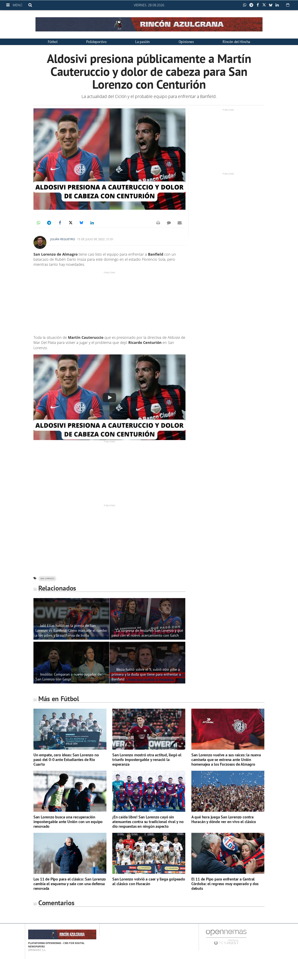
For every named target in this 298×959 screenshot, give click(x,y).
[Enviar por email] (179, 223)
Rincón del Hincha (236, 41)
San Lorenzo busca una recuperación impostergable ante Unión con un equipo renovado (68, 821)
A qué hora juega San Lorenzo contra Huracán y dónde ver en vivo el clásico (223, 819)
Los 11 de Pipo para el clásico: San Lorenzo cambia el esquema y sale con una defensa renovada (69, 883)
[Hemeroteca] (287, 5)
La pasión (142, 41)
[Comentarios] (169, 223)
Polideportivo (96, 41)
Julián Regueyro (62, 239)
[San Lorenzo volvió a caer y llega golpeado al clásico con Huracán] (148, 853)
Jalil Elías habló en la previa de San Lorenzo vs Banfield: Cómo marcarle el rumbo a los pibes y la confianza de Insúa (71, 630)
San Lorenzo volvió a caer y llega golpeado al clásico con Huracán (148, 881)
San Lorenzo (47, 578)
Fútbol (53, 41)
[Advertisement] (109, 302)
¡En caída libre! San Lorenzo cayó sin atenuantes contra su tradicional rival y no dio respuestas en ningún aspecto (147, 821)
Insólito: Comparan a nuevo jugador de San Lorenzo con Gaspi (68, 676)
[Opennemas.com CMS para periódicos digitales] (226, 937)
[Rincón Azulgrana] (149, 24)
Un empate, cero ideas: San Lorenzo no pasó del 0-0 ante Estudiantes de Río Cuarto (66, 759)
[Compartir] (245, 5)
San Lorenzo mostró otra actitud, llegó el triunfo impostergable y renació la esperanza (146, 759)
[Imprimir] (158, 223)
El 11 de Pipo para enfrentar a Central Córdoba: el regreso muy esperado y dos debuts (224, 883)
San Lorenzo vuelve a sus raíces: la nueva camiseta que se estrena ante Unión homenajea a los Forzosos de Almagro (226, 759)
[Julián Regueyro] (39, 242)
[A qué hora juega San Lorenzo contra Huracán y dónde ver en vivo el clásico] (227, 791)
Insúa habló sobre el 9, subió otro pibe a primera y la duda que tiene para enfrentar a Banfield (146, 674)
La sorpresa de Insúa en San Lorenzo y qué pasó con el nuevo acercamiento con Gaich (147, 633)
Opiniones (186, 41)
